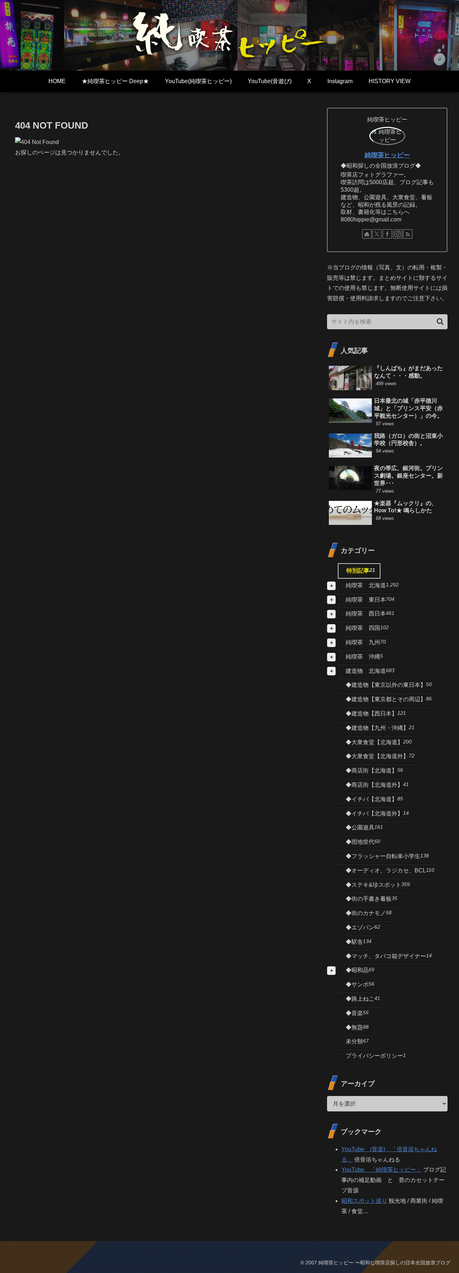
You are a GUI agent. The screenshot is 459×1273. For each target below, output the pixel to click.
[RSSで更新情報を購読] (407, 234)
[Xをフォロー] (377, 234)
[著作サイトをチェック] (367, 234)
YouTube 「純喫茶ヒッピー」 (381, 1170)
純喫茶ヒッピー (387, 155)
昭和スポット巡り (364, 1201)
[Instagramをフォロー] (397, 234)
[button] (440, 321)
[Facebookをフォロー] (387, 234)
